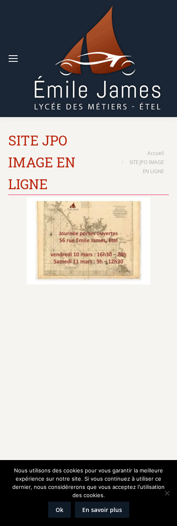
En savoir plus (102, 510)
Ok (59, 510)
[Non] (167, 493)
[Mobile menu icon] (13, 58)
